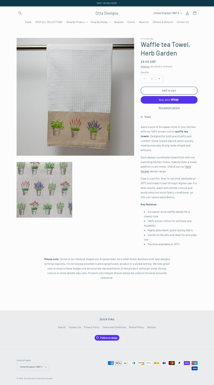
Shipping (145, 66)
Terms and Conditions (114, 327)
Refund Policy (136, 327)
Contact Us (75, 327)
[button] (20, 13)
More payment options (169, 107)
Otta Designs (29, 378)
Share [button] (147, 116)
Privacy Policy (91, 327)
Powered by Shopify (44, 378)
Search (62, 327)
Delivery (151, 327)
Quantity (145, 72)
